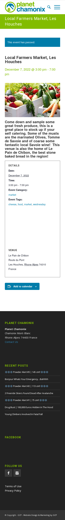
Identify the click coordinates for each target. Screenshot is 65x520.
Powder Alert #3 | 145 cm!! (27, 372)
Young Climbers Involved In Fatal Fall (24, 414)
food (20, 204)
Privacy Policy (13, 490)
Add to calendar (22, 286)
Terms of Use (13, 486)
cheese (12, 204)
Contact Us (11, 342)
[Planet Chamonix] (27, 7)
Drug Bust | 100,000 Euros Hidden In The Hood (29, 407)
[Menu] (55, 7)
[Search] (47, 7)
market (12, 194)
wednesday (39, 204)
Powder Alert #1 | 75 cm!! (26, 400)
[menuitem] (47, 7)
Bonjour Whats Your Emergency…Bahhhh (26, 379)
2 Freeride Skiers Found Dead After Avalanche (29, 393)
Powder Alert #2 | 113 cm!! (27, 386)
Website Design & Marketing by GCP (40, 515)
